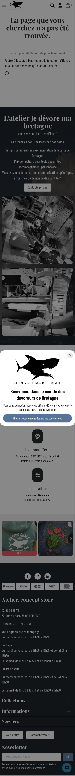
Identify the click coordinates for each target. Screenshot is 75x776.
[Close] (70, 355)
